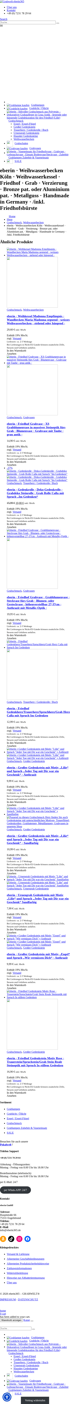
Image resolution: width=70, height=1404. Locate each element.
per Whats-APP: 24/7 (15, 1190)
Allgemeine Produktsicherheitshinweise (28, 1263)
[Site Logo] (12, 1)
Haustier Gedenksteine (26, 136)
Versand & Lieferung (18, 1254)
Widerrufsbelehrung (17, 1273)
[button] (3, 19)
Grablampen (13, 1109)
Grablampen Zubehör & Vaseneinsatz (27, 1128)
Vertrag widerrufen (35, 1400)
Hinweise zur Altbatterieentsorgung (26, 1277)
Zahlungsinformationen (19, 1268)
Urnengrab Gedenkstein (26, 133)
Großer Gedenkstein (24, 126)
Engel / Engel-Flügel (25, 123)
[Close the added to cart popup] (32, 1320)
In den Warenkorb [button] (16, 350)
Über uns (12, 7)
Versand (17, 338)
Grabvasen (29, 417)
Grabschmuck (14, 309)
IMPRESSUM (8, 1299)
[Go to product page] (38, 278)
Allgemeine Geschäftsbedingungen (25, 1258)
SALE (10, 1132)
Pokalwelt (5, 1144)
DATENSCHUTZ (28, 1299)
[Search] (57, 23)
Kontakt (11, 10)
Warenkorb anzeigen (11, 1320)
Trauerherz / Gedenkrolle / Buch (31, 129)
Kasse (26, 1320)
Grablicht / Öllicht (16, 1113)
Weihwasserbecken (24, 139)
